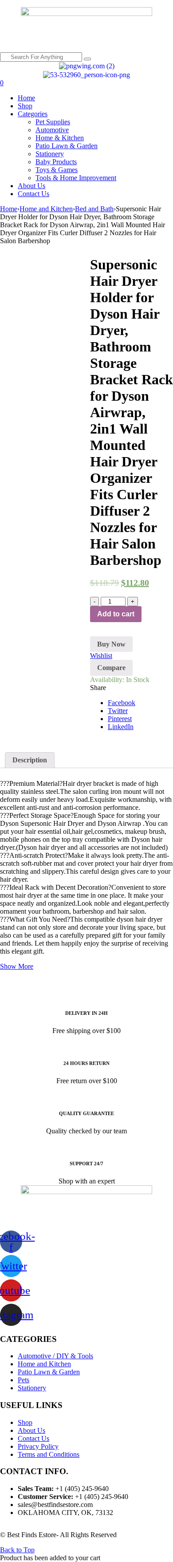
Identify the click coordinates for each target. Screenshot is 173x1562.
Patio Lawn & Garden (66, 146)
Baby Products (56, 162)
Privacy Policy (38, 1446)
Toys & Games (56, 170)
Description (29, 760)
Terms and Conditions (48, 1454)
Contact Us (33, 193)
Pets (23, 1380)
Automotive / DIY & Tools (55, 1356)
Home (26, 98)
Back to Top (17, 1550)
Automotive (52, 130)
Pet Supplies (52, 122)
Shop (25, 106)
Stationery (49, 154)
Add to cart (115, 614)
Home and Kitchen (46, 209)
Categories (32, 114)
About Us (31, 185)
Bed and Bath (94, 209)
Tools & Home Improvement (75, 177)
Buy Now (111, 644)
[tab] (30, 760)
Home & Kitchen (59, 138)
